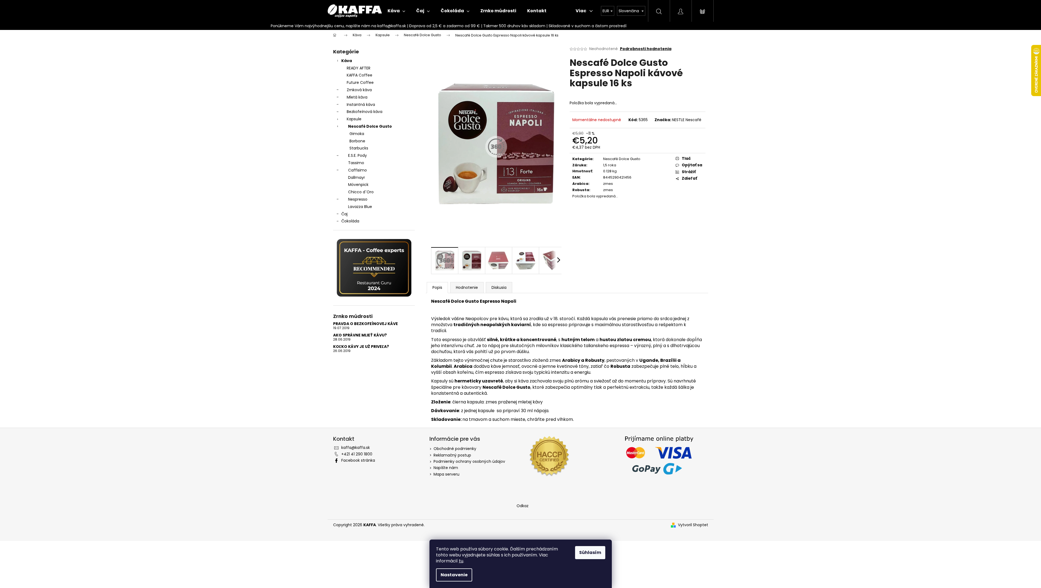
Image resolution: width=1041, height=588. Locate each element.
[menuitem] (396, 11)
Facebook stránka (358, 460)
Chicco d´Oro (361, 192)
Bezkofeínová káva (364, 111)
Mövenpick (358, 184)
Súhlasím (590, 552)
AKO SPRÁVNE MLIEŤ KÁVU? (360, 335)
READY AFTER (358, 68)
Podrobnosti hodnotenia (645, 48)
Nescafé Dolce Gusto (370, 126)
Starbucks (358, 148)
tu (461, 561)
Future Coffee (360, 82)
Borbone (357, 141)
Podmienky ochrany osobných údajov (469, 461)
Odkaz (523, 506)
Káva (346, 60)
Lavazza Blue (360, 206)
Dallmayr (356, 177)
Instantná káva (361, 104)
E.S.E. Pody (357, 155)
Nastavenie (454, 575)
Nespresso (357, 199)
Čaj (344, 214)
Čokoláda (350, 221)
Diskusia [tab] (499, 287)
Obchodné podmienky (455, 448)
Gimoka (356, 133)
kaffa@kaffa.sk (355, 447)
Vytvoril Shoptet (693, 525)
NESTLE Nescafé (686, 119)
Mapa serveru (446, 474)
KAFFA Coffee (359, 75)
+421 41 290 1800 (356, 454)
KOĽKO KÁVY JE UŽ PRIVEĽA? (361, 347)
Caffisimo (357, 170)
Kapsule (354, 119)
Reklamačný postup (452, 455)
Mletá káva (357, 97)
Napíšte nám (446, 467)
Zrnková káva (359, 90)
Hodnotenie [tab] (467, 287)
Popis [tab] (437, 287)
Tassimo (356, 163)
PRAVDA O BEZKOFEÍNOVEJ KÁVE (365, 324)
